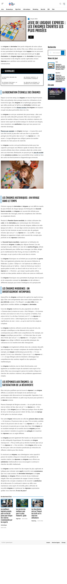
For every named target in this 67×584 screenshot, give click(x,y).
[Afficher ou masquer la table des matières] (28, 71)
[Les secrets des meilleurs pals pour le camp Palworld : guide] (22, 503)
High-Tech (18, 518)
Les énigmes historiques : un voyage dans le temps (9, 83)
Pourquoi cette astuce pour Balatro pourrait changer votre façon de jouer (56, 92)
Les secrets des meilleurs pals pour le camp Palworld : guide (21, 512)
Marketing (33, 521)
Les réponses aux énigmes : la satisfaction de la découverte (32, 83)
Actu (31, 37)
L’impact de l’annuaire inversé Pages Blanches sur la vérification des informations (60, 78)
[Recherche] (60, 3)
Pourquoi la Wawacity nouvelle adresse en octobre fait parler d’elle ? (60, 67)
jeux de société (38, 152)
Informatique (4, 525)
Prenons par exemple (7, 131)
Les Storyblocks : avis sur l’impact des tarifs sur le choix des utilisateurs (36, 513)
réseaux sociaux (22, 107)
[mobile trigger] (3, 3)
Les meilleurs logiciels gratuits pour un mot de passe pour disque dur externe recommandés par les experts (6, 515)
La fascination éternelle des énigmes (9, 77)
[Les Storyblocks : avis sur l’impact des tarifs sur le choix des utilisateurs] (37, 503)
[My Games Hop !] (11, 3)
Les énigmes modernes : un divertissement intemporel (31, 77)
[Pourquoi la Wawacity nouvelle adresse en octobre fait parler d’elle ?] (51, 65)
